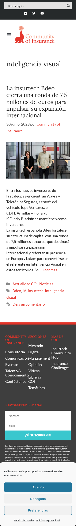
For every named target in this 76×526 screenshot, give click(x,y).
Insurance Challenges (60, 365)
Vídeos (34, 370)
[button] (8, 34)
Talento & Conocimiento (14, 372)
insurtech (35, 290)
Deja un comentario (28, 304)
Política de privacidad (48, 520)
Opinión (35, 364)
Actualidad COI (25, 283)
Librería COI (34, 379)
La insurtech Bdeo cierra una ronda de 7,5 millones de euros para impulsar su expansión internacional (36, 102)
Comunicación (14, 358)
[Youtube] (42, 13)
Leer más (50, 270)
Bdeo (16, 290)
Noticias (46, 283)
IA (24, 290)
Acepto (38, 487)
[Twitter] (34, 13)
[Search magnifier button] (68, 6)
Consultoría (14, 352)
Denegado (38, 499)
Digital (34, 352)
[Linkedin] (26, 13)
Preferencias (38, 510)
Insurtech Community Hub (60, 352)
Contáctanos (14, 381)
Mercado (35, 345)
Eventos (12, 364)
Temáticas (36, 387)
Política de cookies (24, 520)
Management (37, 358)
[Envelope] (50, 13)
